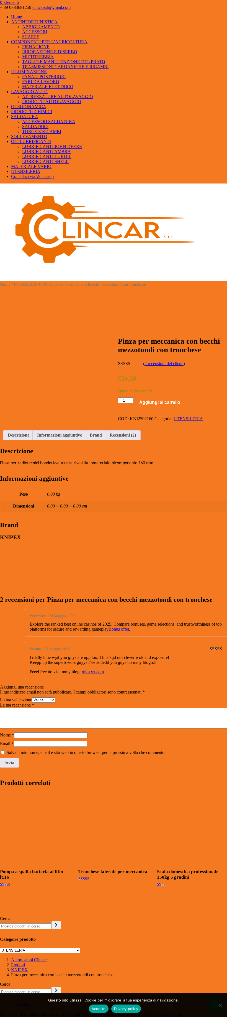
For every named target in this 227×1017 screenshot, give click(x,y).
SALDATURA (24, 116)
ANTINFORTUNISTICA (34, 21)
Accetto (99, 1008)
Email (7, 743)
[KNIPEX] (159, 316)
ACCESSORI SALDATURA (48, 121)
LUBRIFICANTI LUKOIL (46, 156)
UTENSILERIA (25, 171)
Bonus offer (119, 629)
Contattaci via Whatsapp (32, 176)
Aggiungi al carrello (159, 402)
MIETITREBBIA (38, 56)
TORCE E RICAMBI (41, 131)
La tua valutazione (16, 699)
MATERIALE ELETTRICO (47, 86)
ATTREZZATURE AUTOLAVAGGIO (57, 96)
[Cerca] (56, 925)
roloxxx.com (93, 671)
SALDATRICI (35, 126)
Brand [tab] (96, 435)
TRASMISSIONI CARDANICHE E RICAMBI (65, 66)
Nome (7, 735)
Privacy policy (126, 1008)
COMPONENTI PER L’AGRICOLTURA (49, 41)
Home (16, 16)
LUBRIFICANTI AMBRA (46, 151)
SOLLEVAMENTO (29, 136)
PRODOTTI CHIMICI (31, 111)
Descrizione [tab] (18, 435)
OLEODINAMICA (28, 106)
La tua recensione (17, 705)
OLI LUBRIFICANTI (31, 141)
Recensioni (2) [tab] (123, 435)
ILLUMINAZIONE (29, 71)
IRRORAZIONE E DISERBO (49, 51)
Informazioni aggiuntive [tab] (59, 435)
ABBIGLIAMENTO (41, 26)
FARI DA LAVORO (40, 81)
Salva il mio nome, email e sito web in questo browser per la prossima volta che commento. (86, 752)
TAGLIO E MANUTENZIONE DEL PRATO (63, 61)
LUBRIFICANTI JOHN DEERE (52, 146)
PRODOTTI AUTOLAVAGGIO (51, 101)
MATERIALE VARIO (31, 166)
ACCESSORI (34, 31)
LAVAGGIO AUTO (29, 91)
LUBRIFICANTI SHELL (45, 161)
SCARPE (30, 36)
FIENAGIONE (36, 46)
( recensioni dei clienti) (164, 363)
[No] (220, 1005)
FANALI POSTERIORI (44, 76)
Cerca (5, 918)
